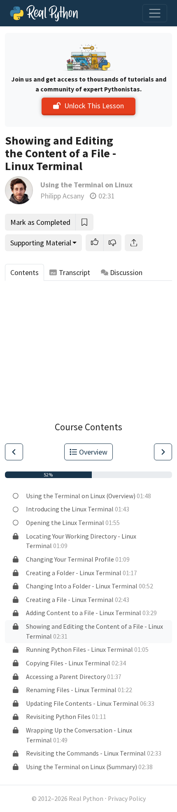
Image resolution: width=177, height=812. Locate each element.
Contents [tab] (24, 272)
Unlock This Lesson (94, 105)
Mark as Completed (40, 222)
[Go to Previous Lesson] (14, 451)
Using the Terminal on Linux (86, 184)
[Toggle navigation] (154, 13)
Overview (93, 452)
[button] (95, 242)
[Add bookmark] (84, 222)
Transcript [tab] (74, 272)
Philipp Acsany (62, 196)
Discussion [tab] (126, 272)
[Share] (134, 242)
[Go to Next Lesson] (163, 451)
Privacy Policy (127, 799)
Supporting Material (40, 242)
